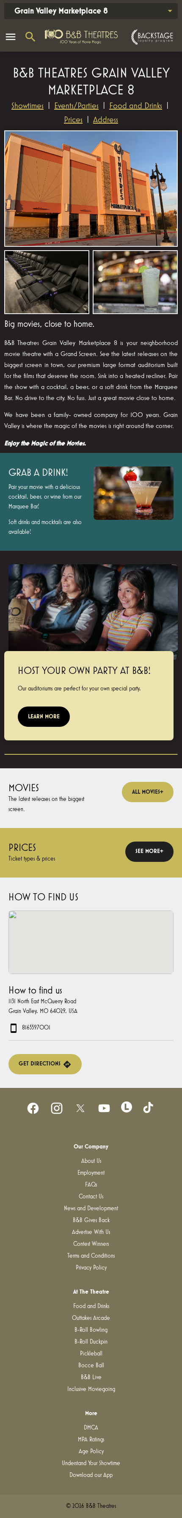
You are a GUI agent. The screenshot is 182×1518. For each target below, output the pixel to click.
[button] (91, 188)
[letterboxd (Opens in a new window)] (126, 1106)
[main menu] (10, 36)
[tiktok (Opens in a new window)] (149, 1108)
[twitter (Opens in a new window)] (80, 1108)
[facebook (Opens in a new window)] (33, 1108)
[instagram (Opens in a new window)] (56, 1108)
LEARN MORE (44, 717)
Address (105, 120)
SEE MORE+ (149, 851)
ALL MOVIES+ (147, 792)
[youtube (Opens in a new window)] (104, 1108)
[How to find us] (91, 942)
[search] (30, 37)
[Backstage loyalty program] (151, 37)
